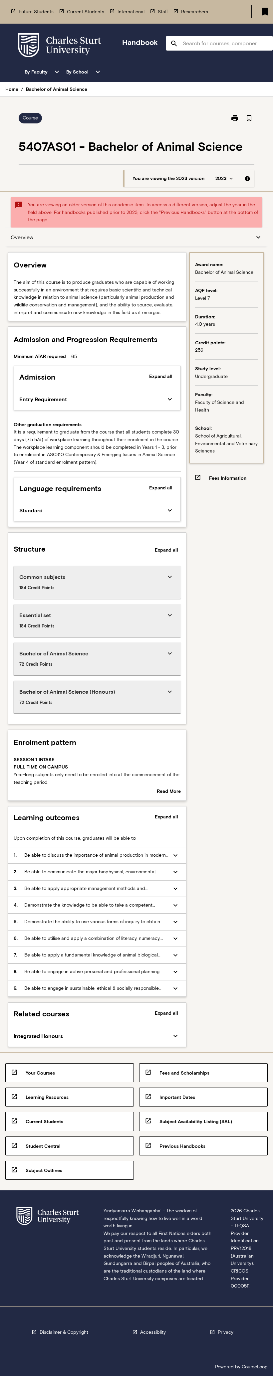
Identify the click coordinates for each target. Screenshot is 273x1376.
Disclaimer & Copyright (64, 1332)
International (131, 11)
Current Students (85, 11)
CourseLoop (255, 1366)
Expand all (160, 376)
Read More (169, 791)
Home (11, 89)
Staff (163, 11)
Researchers (194, 11)
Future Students (36, 11)
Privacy (225, 1332)
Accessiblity (153, 1332)
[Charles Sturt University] (60, 46)
